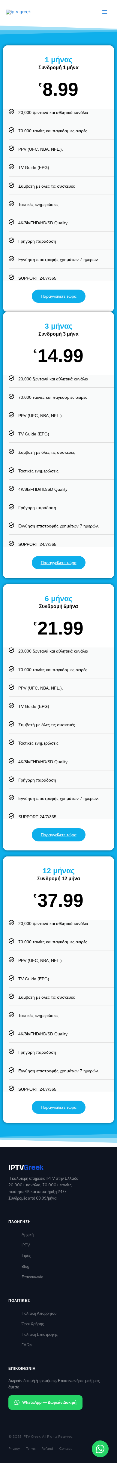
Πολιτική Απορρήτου (39, 1313)
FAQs (27, 1345)
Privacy (14, 1448)
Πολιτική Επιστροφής (40, 1334)
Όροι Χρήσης (33, 1324)
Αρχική (28, 1234)
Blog (25, 1266)
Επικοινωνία (33, 1277)
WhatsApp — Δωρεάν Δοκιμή (49, 1402)
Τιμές (26, 1255)
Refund (47, 1448)
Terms (30, 1448)
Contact (65, 1448)
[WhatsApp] (100, 1449)
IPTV (26, 1245)
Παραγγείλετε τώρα (58, 296)
